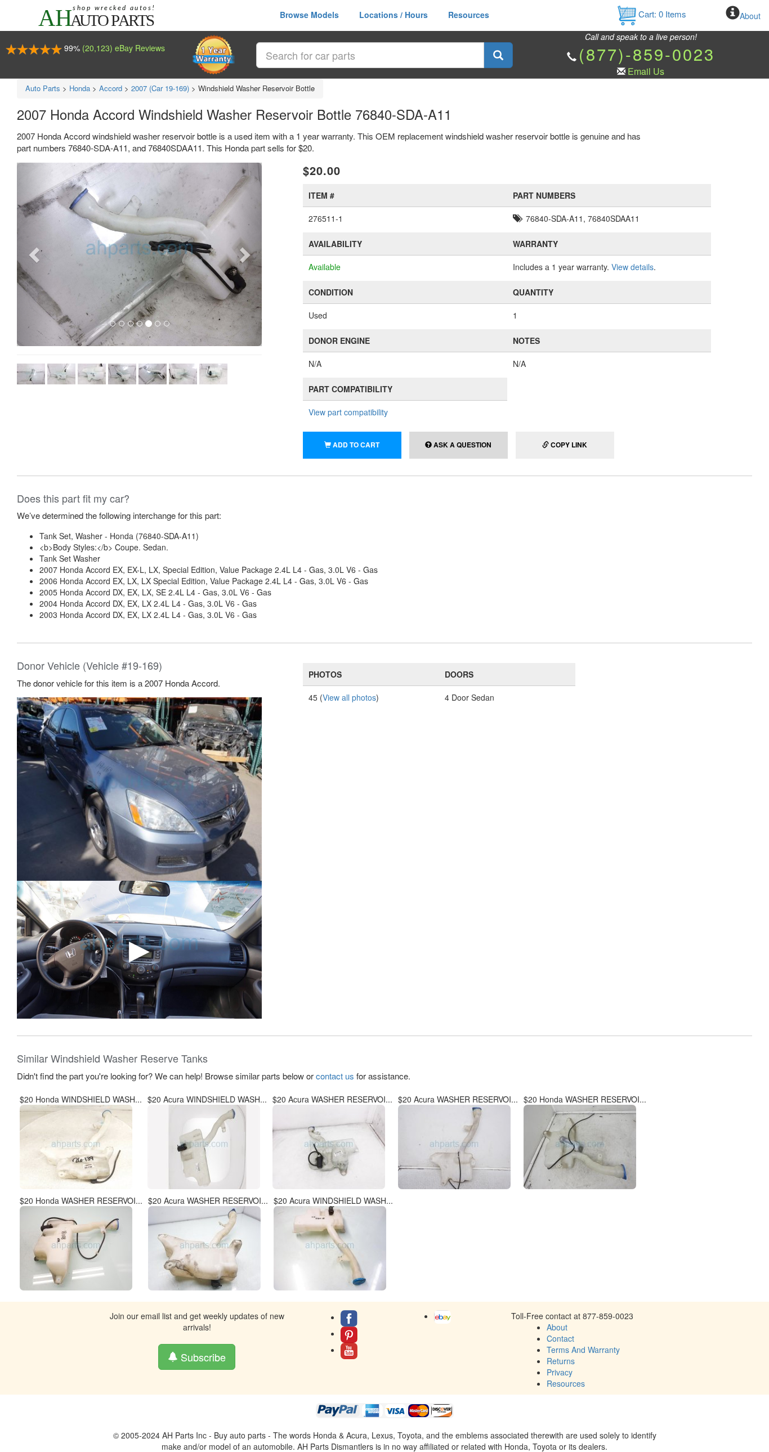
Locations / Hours (393, 14)
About (750, 15)
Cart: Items (661, 14)
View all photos (349, 697)
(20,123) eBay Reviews (123, 47)
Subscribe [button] (202, 1357)
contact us (335, 1076)
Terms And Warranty (583, 1349)
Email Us (646, 71)
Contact (560, 1338)
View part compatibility (348, 412)
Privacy (560, 1372)
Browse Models (309, 14)
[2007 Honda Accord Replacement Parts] (139, 788)
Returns (561, 1360)
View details (632, 266)
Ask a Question (461, 445)
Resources (468, 14)
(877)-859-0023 (647, 53)
